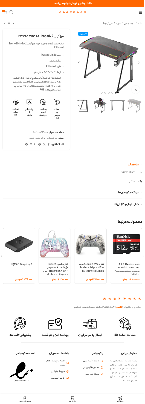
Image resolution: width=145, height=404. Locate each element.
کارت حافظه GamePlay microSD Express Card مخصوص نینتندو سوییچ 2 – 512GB (127, 269)
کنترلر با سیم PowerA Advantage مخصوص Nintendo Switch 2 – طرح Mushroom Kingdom (55, 269)
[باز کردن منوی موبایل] (140, 12)
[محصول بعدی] (5, 23)
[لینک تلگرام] (26, 144)
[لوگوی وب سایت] (72, 12)
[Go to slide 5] (102, 93)
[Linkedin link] (35, 144)
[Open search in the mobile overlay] (11, 12)
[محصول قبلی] (13, 23)
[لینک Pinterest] (39, 144)
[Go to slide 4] (105, 93)
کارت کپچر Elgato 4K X (21, 264)
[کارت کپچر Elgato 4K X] (19, 244)
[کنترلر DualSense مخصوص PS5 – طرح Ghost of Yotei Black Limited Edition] (90, 244)
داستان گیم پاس (91, 361)
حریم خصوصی (58, 378)
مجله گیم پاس (92, 374)
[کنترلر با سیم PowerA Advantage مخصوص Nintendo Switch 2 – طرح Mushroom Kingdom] (55, 244)
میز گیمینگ (107, 23)
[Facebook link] (49, 144)
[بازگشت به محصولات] (9, 23)
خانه (140, 23)
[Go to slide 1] (116, 93)
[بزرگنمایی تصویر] (136, 90)
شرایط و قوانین (58, 371)
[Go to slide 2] (112, 93)
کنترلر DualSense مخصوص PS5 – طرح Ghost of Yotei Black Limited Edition (91, 267)
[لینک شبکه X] (44, 144)
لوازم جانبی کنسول (125, 23)
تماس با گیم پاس (91, 367)
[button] (138, 62)
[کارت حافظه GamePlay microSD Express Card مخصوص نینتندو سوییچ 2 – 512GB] (126, 244)
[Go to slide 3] (109, 93)
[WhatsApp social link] (31, 144)
